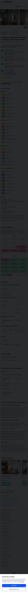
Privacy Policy (21, 581)
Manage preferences (14, 589)
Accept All (14, 585)
